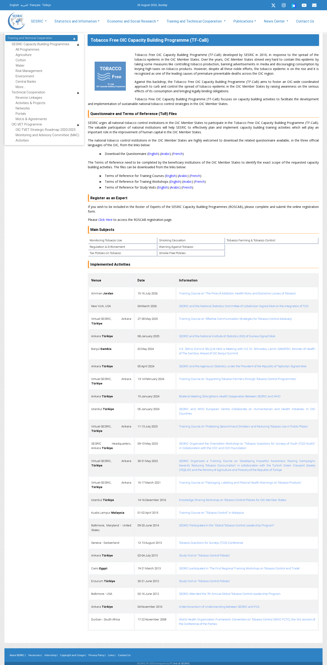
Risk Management (29, 71)
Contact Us (305, 21)
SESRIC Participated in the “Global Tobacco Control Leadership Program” (226, 525)
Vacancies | (35, 655)
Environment (25, 76)
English (153, 154)
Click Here (105, 220)
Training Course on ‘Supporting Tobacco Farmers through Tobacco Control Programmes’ (237, 379)
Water (20, 65)
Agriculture (24, 55)
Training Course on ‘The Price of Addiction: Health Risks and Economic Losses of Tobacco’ (237, 293)
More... (21, 87)
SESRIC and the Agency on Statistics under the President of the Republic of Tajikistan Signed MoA (242, 366)
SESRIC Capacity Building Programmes (40, 44)
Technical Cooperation (28, 92)
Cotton (21, 60)
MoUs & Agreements (31, 119)
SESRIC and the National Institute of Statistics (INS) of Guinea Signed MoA (227, 336)
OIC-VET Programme (27, 124)
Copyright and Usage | (73, 655)
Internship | (51, 655)
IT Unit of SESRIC (180, 663)
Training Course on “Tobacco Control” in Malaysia (211, 513)
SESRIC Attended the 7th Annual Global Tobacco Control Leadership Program (230, 594)
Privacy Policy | (97, 655)
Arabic (165, 154)
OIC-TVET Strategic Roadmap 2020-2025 (45, 129)
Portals (21, 113)
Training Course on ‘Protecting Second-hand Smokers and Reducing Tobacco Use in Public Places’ (243, 426)
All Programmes (27, 49)
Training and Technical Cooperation (30, 38)
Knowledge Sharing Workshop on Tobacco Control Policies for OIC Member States (232, 500)
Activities (22, 140)
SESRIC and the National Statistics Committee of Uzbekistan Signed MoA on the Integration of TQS (243, 306)
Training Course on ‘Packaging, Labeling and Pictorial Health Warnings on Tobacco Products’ (240, 482)
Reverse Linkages (29, 97)
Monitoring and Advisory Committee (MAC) (47, 135)
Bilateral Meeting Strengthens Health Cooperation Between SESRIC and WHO (230, 396)
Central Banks (26, 81)
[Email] (314, 5)
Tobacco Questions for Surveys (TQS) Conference (211, 543)
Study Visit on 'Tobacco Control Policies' (204, 555)
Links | (111, 655)
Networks (23, 108)
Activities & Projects (30, 103)
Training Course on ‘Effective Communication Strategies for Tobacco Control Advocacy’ (235, 319)
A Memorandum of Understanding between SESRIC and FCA (219, 607)
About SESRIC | (18, 655)
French (178, 154)
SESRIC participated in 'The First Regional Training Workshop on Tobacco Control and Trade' (239, 568)
